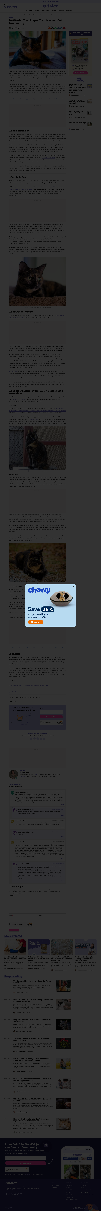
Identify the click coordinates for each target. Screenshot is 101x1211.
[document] (50, 605)
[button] (73, 586)
